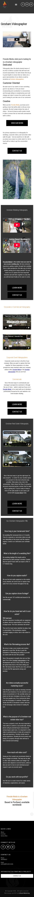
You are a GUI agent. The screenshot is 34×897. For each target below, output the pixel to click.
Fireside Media (15, 105)
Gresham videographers (17, 79)
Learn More (17, 288)
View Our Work (17, 123)
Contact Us (17, 151)
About (2, 832)
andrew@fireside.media (7, 864)
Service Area (4, 836)
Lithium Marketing (24, 893)
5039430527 (4, 859)
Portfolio (3, 834)
